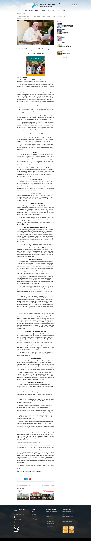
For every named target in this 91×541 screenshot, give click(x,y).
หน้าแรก (18, 13)
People (21, 13)
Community (34, 514)
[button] (21, 5)
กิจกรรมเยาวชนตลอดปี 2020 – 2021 (23, 485)
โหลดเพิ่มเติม (65, 57)
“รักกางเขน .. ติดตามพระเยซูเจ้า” (67, 38)
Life (32, 515)
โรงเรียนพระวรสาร (66, 518)
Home (33, 511)
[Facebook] (25, 479)
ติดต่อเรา (33, 521)
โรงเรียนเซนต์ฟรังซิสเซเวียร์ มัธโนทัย (69, 513)
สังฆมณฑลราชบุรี (50, 518)
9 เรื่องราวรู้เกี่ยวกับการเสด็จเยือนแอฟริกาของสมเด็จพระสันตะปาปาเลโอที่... (48, 497)
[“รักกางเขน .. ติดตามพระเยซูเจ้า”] (59, 38)
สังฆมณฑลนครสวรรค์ (18, 519)
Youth (24, 13)
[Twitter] (27, 479)
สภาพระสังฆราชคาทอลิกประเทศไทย (52, 511)
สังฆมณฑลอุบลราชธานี (50, 525)
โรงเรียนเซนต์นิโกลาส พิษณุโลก (68, 511)
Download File (34, 519)
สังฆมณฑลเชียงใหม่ (50, 516)
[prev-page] (18, 502)
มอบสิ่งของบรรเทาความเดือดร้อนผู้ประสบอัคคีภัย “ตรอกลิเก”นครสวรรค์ (67, 32)
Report (48, 494)
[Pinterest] (30, 479)
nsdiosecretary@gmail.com (20, 517)
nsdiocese (20, 18)
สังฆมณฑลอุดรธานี (50, 526)
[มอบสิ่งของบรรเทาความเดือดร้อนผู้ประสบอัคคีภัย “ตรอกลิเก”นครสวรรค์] (59, 31)
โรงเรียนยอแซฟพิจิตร (66, 519)
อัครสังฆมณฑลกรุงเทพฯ (51, 513)
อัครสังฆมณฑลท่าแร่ (50, 521)
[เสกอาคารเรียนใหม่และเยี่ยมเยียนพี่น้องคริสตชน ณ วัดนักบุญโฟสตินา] (59, 25)
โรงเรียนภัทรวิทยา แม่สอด (67, 514)
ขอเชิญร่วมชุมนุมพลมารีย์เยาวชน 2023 (47, 485)
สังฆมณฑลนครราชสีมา (50, 523)
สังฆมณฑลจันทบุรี (50, 514)
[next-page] (19, 502)
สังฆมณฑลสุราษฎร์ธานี (50, 519)
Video (33, 518)
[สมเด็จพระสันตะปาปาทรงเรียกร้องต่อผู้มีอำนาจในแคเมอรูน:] (59, 52)
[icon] (72, 4)
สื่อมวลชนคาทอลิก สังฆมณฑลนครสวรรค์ (21, 521)
